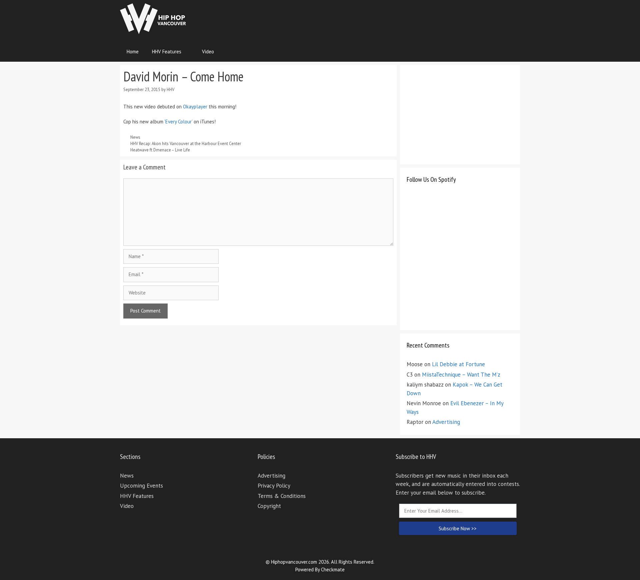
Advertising (446, 422)
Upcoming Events (141, 485)
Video (208, 51)
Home (133, 51)
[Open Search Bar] (510, 52)
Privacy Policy (274, 485)
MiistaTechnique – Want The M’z (461, 374)
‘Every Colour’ (178, 121)
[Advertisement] (398, 18)
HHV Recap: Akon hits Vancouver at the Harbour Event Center (185, 143)
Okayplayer (195, 106)
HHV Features (166, 51)
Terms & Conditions (282, 496)
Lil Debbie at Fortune (458, 364)
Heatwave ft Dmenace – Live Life (160, 150)
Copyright (269, 506)
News (135, 137)
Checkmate (333, 569)
